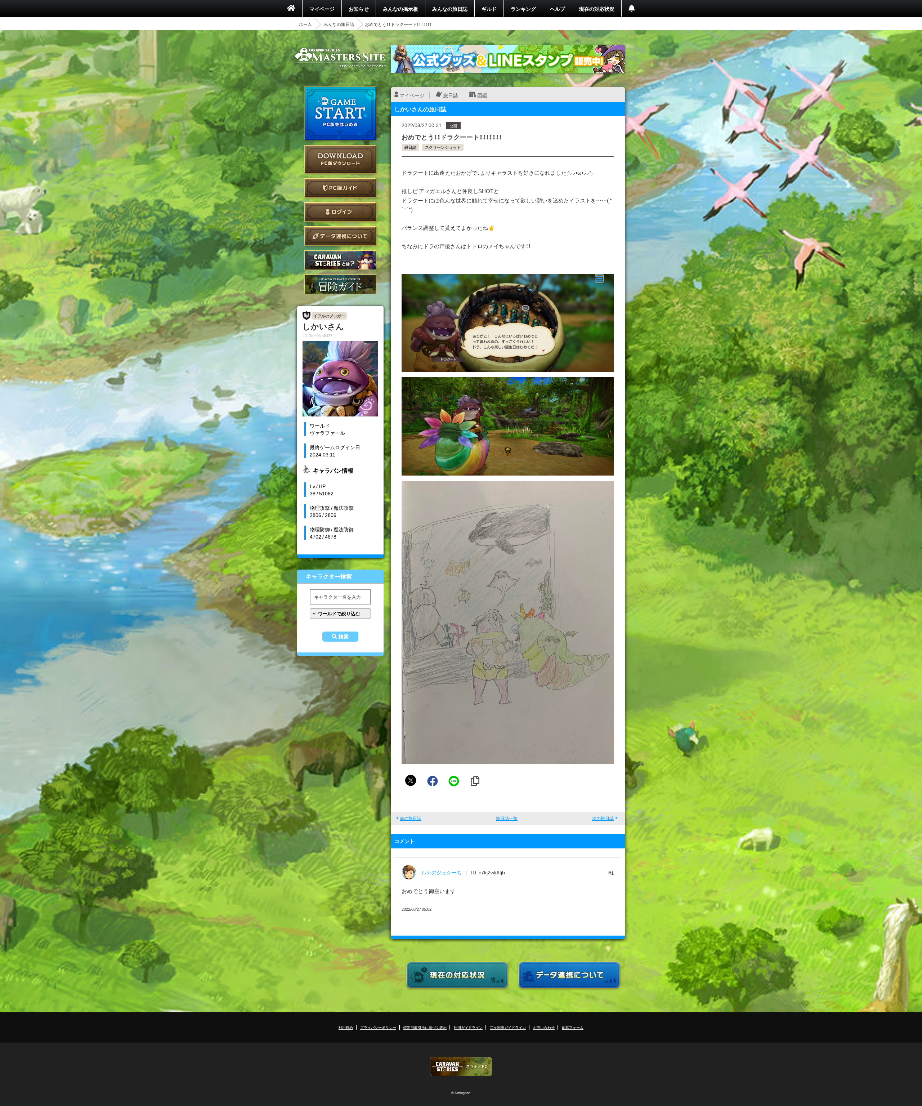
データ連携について (340, 236)
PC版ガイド (340, 188)
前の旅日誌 (410, 818)
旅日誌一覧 (507, 818)
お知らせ (359, 8)
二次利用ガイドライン (508, 1027)
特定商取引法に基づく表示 (425, 1027)
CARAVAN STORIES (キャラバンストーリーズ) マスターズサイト (340, 57)
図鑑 (482, 95)
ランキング (523, 8)
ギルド (489, 8)
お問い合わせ (544, 1027)
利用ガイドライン (468, 1027)
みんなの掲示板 (400, 8)
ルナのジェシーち (441, 872)
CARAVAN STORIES (461, 1066)
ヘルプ (557, 8)
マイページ (322, 8)
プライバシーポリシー (378, 1027)
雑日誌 (410, 147)
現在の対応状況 (596, 8)
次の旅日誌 (603, 818)
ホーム (305, 24)
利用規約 (346, 1027)
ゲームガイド (340, 284)
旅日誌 (450, 95)
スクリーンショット (443, 147)
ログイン (340, 212)
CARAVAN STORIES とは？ (340, 260)
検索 (344, 636)
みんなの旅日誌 (449, 8)
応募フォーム (572, 1027)
